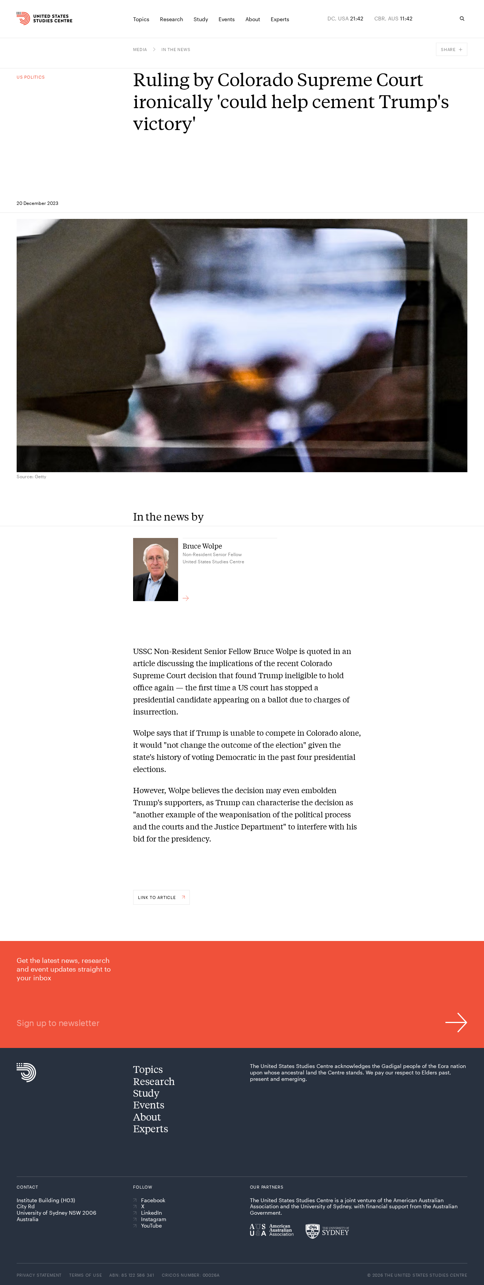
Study (146, 1093)
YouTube (151, 1226)
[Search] (462, 18)
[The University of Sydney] (327, 1231)
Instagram (153, 1219)
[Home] (28, 18)
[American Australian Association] (271, 1230)
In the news (175, 49)
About (147, 1116)
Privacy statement (39, 1275)
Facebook (153, 1200)
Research (154, 1081)
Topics (148, 1069)
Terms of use (85, 1275)
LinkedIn (151, 1213)
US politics (31, 76)
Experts (150, 1128)
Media (140, 49)
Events (148, 1104)
